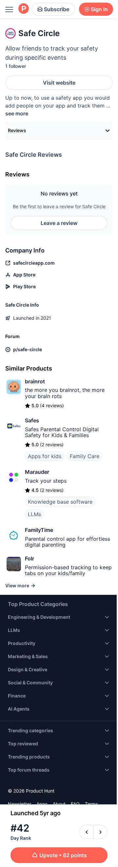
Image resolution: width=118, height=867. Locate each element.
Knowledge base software (60, 501)
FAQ (75, 804)
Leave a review (59, 223)
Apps (42, 804)
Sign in (99, 9)
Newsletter (19, 804)
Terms (91, 804)
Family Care (84, 456)
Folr (29, 558)
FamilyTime (39, 530)
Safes (32, 420)
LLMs (34, 514)
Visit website (59, 82)
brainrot (35, 381)
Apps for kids (44, 456)
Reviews (17, 130)
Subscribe (56, 9)
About (59, 804)
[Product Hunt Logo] (23, 9)
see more (16, 113)
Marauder (37, 472)
